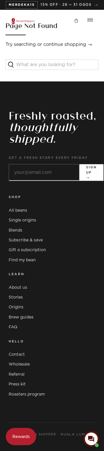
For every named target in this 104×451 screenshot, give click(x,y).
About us (18, 288)
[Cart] (76, 21)
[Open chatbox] (91, 439)
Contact (17, 355)
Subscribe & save (26, 240)
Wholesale (19, 364)
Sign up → (91, 172)
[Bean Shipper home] (23, 21)
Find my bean (22, 260)
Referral (17, 374)
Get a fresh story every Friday (48, 157)
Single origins (22, 220)
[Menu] (90, 21)
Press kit (17, 384)
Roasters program (27, 394)
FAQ (13, 327)
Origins (16, 307)
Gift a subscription (27, 250)
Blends (15, 230)
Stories (16, 297)
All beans (18, 210)
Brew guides (21, 317)
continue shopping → (67, 44)
